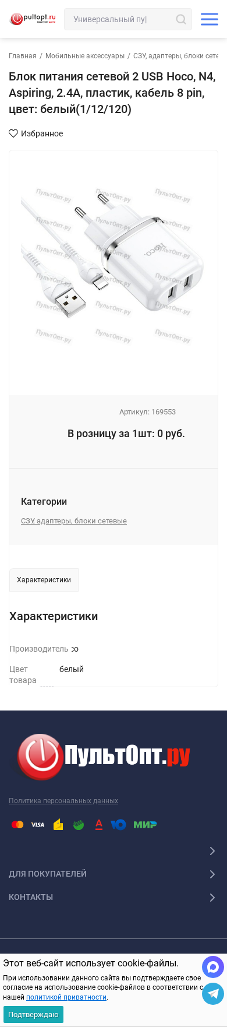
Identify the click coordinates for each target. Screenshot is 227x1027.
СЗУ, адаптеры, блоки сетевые (74, 520)
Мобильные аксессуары (85, 55)
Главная (23, 55)
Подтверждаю (33, 1014)
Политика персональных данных (63, 801)
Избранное (42, 133)
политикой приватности (66, 997)
